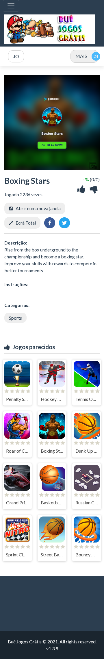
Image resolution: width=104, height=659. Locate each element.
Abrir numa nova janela (38, 208)
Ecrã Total (26, 222)
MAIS (81, 56)
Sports (15, 318)
